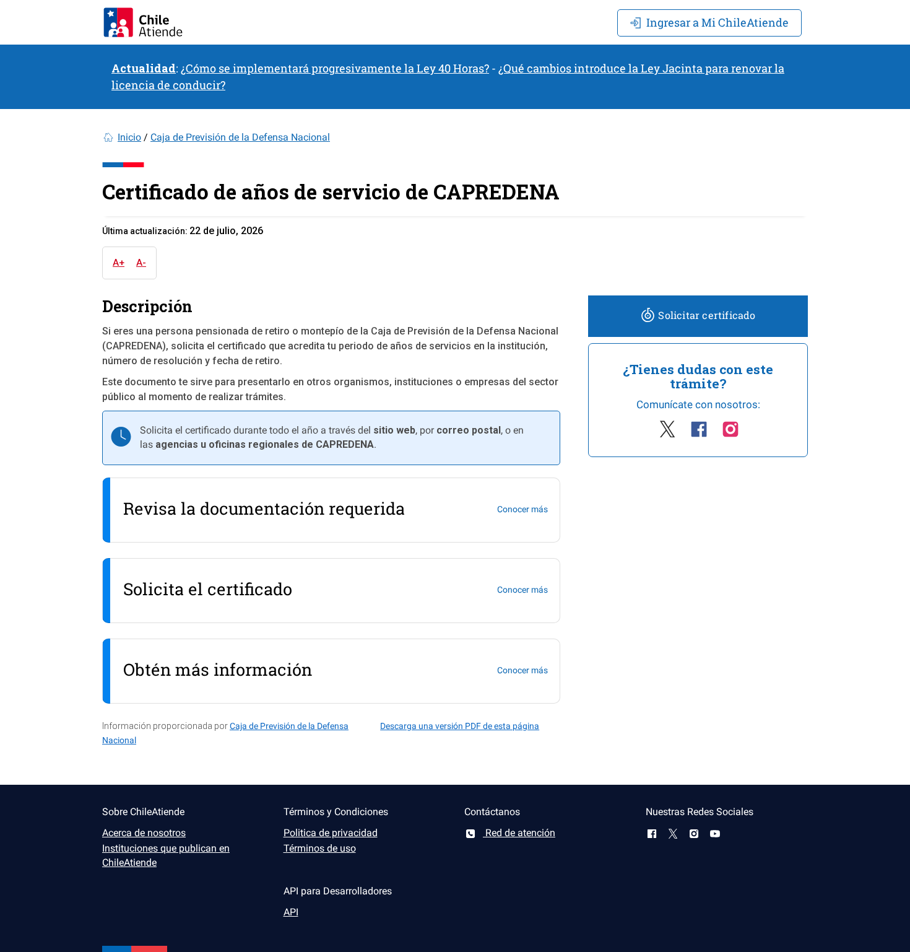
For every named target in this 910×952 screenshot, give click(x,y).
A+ (118, 262)
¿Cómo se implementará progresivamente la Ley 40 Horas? (335, 68)
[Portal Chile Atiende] (143, 22)
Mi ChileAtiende (717, 22)
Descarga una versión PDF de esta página (459, 726)
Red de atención (519, 833)
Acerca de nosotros (144, 833)
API (291, 912)
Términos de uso (320, 848)
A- (141, 262)
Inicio (129, 137)
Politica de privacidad (331, 833)
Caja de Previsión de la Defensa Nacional (240, 137)
